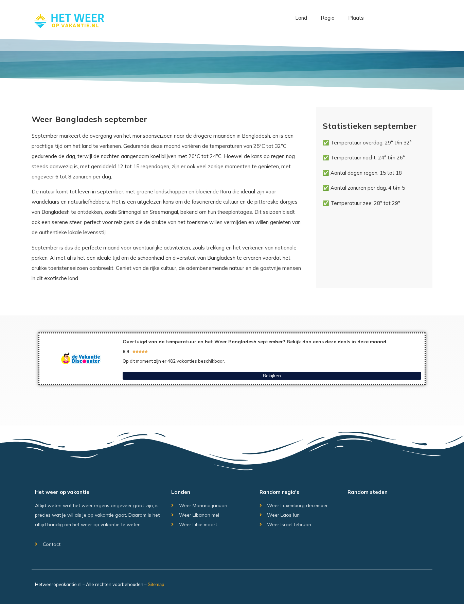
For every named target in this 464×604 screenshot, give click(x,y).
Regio (328, 18)
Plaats (356, 18)
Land (301, 18)
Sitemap (156, 584)
